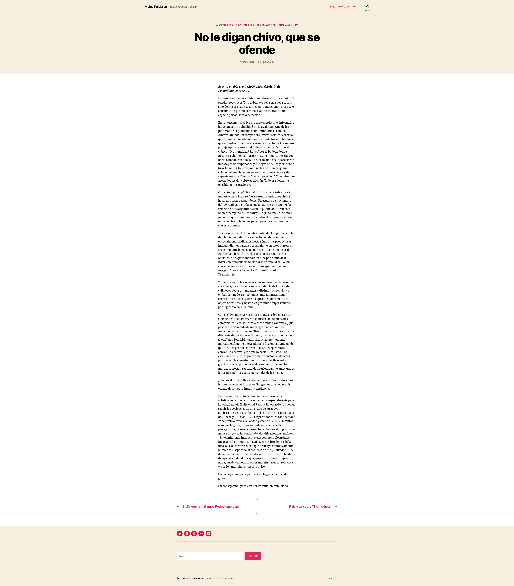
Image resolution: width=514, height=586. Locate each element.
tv (296, 25)
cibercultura (224, 25)
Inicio (332, 6)
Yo (354, 6)
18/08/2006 (268, 62)
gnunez (250, 62)
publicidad (285, 25)
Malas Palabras (156, 6)
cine (238, 25)
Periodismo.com (266, 25)
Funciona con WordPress (220, 578)
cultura (249, 25)
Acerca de (344, 6)
